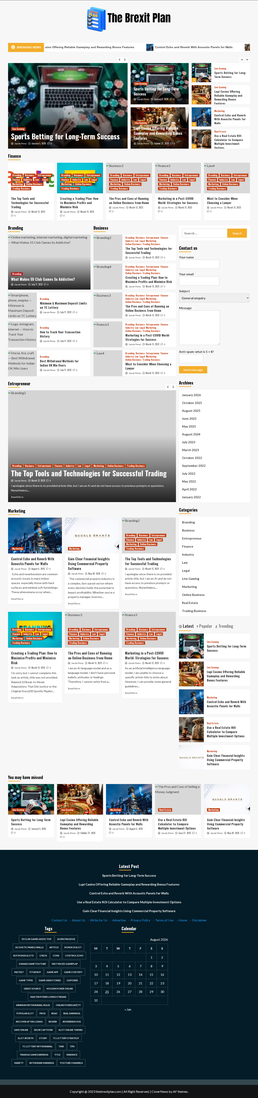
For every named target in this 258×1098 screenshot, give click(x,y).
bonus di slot (73, 947)
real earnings (71, 1013)
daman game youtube (32, 963)
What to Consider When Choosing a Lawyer (222, 200)
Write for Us (98, 920)
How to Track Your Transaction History (60, 334)
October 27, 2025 (161, 143)
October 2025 (192, 403)
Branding (17, 175)
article (54, 947)
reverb (53, 1021)
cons (56, 955)
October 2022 (192, 458)
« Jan (128, 1009)
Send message (193, 370)
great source (32, 988)
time (61, 1046)
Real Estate (220, 109)
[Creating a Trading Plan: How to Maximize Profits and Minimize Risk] (108, 276)
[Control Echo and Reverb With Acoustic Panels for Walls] (201, 94)
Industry (27, 179)
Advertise (119, 920)
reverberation (72, 1021)
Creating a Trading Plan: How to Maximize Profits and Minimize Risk (79, 202)
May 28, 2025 (94, 573)
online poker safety (68, 1005)
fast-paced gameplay (65, 963)
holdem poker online (60, 988)
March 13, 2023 (38, 211)
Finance (16, 179)
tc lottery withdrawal (37, 1046)
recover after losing (29, 1021)
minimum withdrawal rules (33, 1005)
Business (29, 175)
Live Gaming (18, 129)
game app (52, 972)
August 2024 (191, 434)
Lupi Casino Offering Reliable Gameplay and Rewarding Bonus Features (158, 133)
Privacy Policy (140, 920)
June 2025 (189, 418)
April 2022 (189, 489)
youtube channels (71, 1063)
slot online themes (71, 1030)
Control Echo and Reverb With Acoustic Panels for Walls (160, 47)
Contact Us (59, 920)
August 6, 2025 (38, 568)
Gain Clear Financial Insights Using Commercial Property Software (227, 142)
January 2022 (191, 497)
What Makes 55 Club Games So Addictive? (43, 279)
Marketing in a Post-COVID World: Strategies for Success (178, 200)
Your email (186, 274)
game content (73, 972)
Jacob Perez (20, 143)
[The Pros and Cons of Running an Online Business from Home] (108, 305)
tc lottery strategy (66, 1038)
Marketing (219, 89)
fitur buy (35, 972)
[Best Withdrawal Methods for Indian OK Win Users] (22, 363)
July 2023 (188, 442)
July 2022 (188, 473)
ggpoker (72, 980)
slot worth (25, 1038)
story (43, 1038)
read (54, 1013)
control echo (74, 955)
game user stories (50, 980)
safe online (21, 1030)
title (57, 1054)
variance (71, 1054)
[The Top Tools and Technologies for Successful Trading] (108, 247)
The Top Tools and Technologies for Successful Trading (30, 202)
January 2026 (191, 395)
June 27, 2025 (184, 833)
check (43, 955)
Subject (184, 291)
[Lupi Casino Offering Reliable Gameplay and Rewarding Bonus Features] (201, 72)
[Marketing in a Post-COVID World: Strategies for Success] (108, 334)
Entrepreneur (44, 175)
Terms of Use (164, 920)
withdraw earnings (41, 1063)
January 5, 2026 (38, 143)
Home (182, 920)
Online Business (34, 184)
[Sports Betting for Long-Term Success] (68, 106)
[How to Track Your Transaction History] (22, 334)
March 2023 (190, 450)
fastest (19, 972)
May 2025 (189, 426)
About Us (78, 920)
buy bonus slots (23, 955)
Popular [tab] (205, 626)
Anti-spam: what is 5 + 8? (196, 351)
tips (72, 1046)
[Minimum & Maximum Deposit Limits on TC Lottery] (22, 305)
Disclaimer (199, 920)
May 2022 (189, 481)
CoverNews (160, 1091)
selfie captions (43, 1030)
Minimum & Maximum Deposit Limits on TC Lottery (63, 305)
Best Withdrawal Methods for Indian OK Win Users (59, 363)
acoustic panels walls (29, 947)
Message (185, 308)
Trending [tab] (225, 626)
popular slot (25, 1013)
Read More (17, 496)
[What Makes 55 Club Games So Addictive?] (49, 262)
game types (26, 980)
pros (43, 1013)
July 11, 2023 (37, 284)
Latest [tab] (188, 626)
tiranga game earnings (34, 1054)
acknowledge (66, 939)
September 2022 (194, 465)
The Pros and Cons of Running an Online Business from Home (129, 200)
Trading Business (21, 188)
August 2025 (191, 410)
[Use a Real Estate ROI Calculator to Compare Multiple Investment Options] (201, 116)
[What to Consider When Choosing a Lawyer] (108, 363)
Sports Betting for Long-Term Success (65, 136)
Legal (45, 179)
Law (37, 179)
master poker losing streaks (48, 996)
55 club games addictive (36, 939)
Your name (186, 257)
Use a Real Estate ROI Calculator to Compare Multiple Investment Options (228, 119)
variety (18, 1063)
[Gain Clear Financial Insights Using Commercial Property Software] (201, 139)
